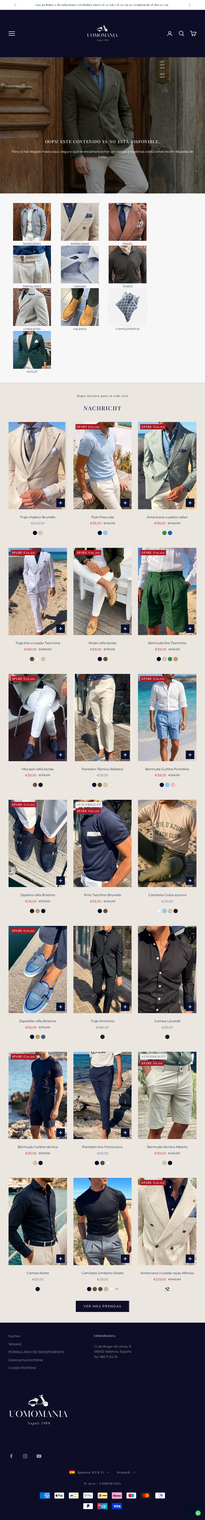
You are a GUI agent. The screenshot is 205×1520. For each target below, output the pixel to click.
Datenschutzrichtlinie (26, 1360)
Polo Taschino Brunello (102, 895)
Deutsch (123, 1472)
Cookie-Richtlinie (22, 1368)
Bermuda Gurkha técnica (38, 1147)
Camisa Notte (38, 1273)
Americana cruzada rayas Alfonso (167, 1273)
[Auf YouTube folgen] (39, 1456)
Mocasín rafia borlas (38, 769)
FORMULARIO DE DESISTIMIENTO (36, 1352)
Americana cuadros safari (167, 517)
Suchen (15, 1336)
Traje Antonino (103, 1021)
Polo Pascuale (102, 517)
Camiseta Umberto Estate (103, 1273)
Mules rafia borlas (102, 643)
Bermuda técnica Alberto (167, 1147)
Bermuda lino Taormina (167, 643)
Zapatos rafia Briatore (37, 895)
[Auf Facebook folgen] (11, 1456)
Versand (15, 1344)
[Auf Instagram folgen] (25, 1456)
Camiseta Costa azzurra (167, 895)
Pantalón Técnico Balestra (102, 769)
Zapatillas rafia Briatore (37, 1021)
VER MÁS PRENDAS (102, 1306)
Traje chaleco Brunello (38, 517)
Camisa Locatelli (167, 1021)
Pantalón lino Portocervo (102, 1147)
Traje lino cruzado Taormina (37, 643)
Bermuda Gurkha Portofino (167, 769)
